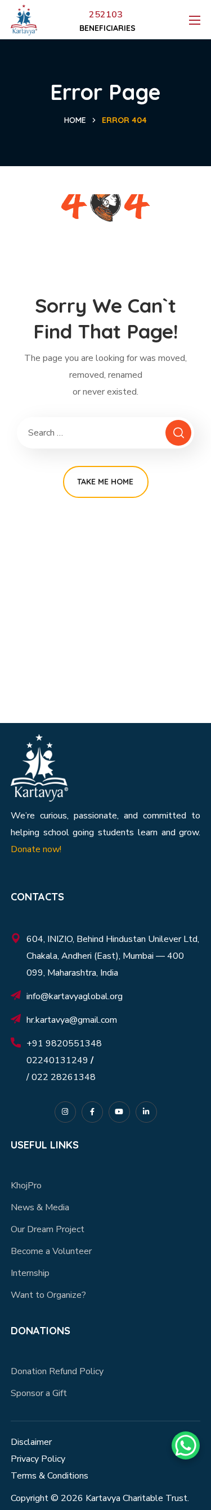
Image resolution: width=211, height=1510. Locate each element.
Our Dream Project (47, 1229)
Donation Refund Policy (57, 1371)
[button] (106, 28)
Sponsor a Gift (39, 1393)
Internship (30, 1273)
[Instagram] (65, 1112)
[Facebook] (92, 1112)
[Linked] (146, 1112)
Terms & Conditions (49, 1476)
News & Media (40, 1207)
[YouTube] (119, 1112)
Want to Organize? (48, 1295)
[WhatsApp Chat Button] (186, 1445)
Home (75, 120)
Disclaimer (31, 1442)
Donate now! (36, 849)
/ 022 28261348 (61, 1077)
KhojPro (26, 1185)
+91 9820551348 (64, 1043)
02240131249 (58, 1060)
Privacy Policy (38, 1459)
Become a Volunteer (51, 1251)
